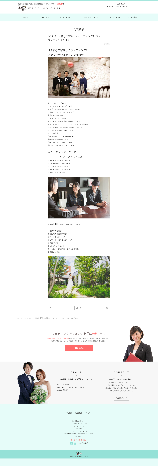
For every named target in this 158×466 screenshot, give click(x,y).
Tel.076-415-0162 (122, 7)
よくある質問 (132, 17)
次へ (107, 308)
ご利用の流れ (25, 17)
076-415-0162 (68, 136)
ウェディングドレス (113, 17)
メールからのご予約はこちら (61, 142)
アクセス (111, 7)
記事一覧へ (79, 308)
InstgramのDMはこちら (59, 139)
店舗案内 (62, 390)
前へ (52, 308)
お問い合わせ (79, 348)
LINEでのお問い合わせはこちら (62, 145)
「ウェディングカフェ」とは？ (70, 387)
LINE (55, 224)
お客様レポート (122, 4)
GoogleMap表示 (82, 443)
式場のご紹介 (44, 17)
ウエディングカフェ (22, 318)
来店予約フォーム (121, 398)
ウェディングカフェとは (66, 17)
